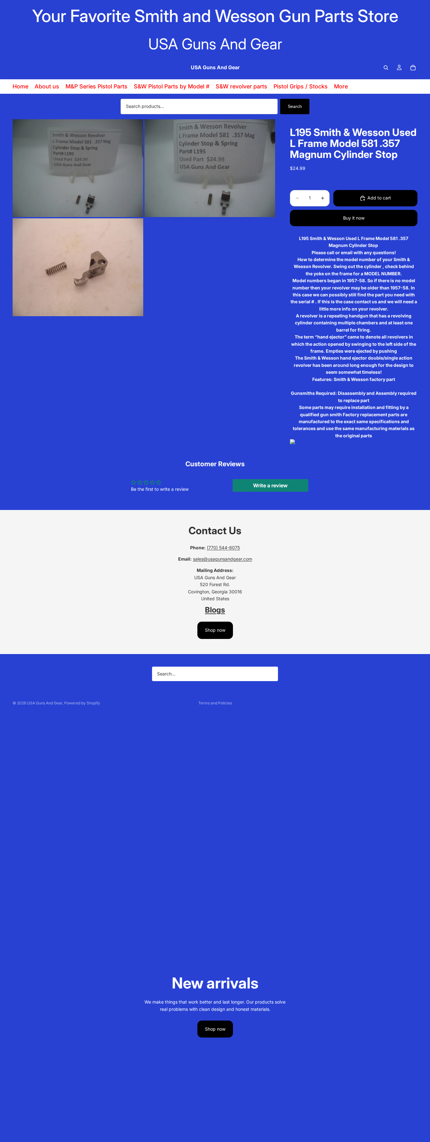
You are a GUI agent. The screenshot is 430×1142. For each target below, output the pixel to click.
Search (295, 106)
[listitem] (341, 86)
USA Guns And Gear (44, 703)
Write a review (270, 485)
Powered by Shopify (82, 703)
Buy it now (354, 218)
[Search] (386, 68)
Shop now (215, 630)
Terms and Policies (215, 703)
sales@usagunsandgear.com (222, 559)
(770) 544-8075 (223, 547)
